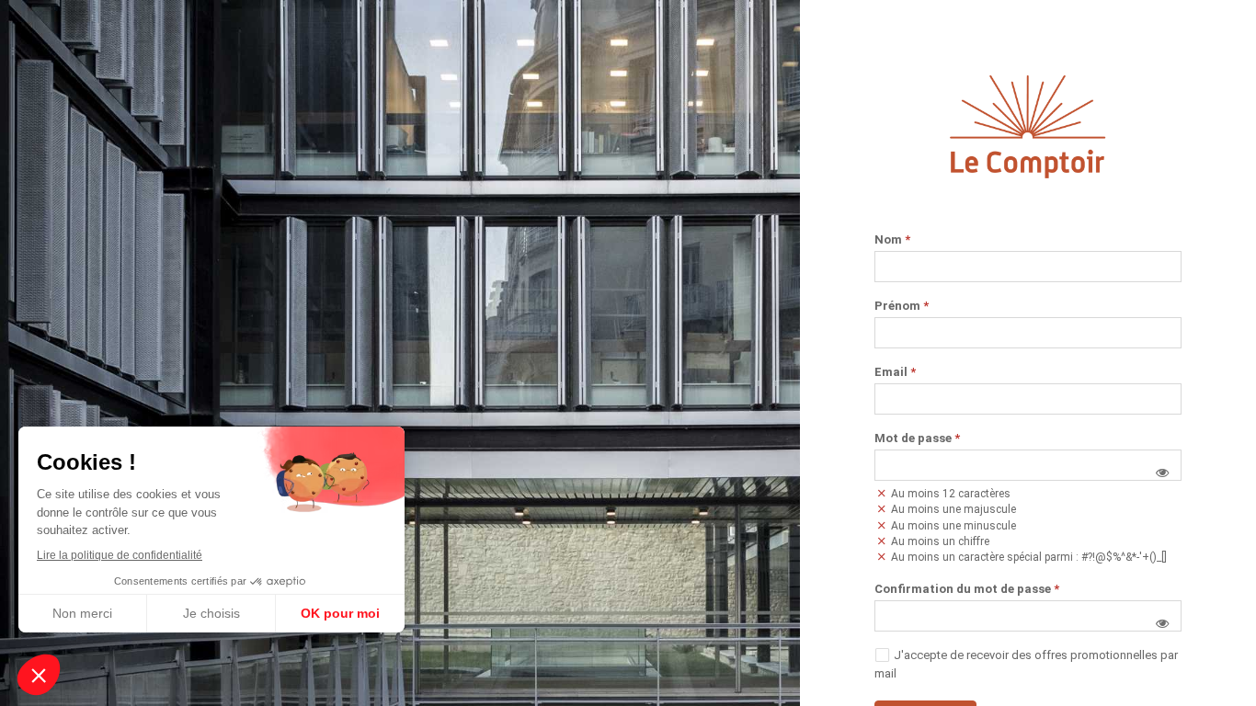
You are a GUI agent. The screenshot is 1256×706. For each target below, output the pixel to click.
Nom (892, 239)
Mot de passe (917, 438)
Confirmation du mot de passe (966, 589)
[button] (1162, 472)
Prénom (901, 306)
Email (895, 372)
